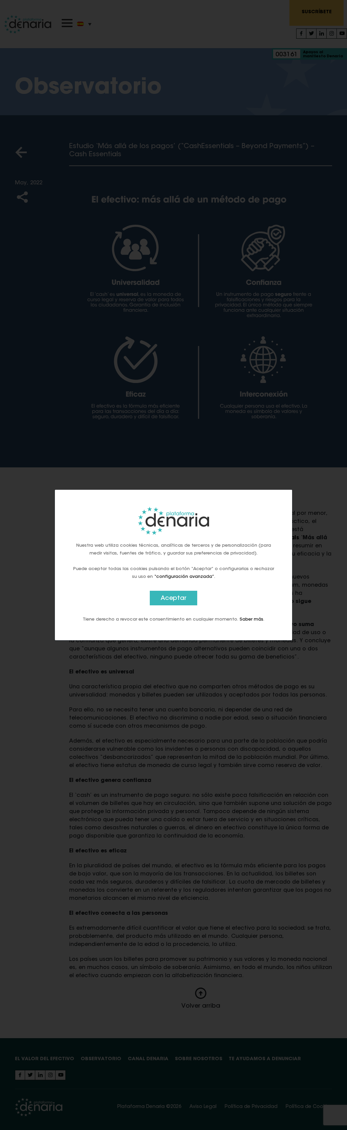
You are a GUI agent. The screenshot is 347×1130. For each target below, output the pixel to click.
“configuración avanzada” (184, 576)
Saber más (251, 619)
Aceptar (173, 599)
